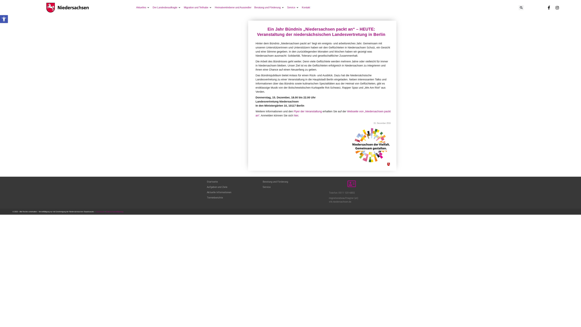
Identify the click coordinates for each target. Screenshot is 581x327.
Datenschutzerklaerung (115, 212)
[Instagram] (557, 7)
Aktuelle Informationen (219, 192)
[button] (4, 19)
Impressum (100, 212)
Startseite (212, 181)
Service (267, 187)
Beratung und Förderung (275, 181)
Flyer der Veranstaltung (308, 111)
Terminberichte (215, 197)
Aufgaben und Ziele (217, 187)
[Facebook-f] (549, 7)
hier (296, 115)
